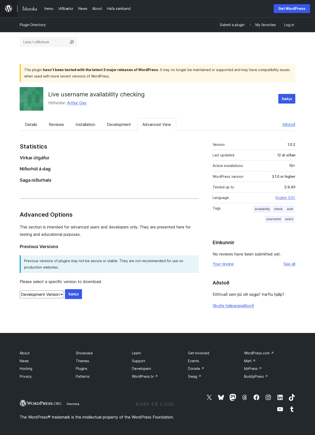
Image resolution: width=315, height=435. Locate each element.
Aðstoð (289, 124)
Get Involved (198, 353)
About (25, 353)
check (278, 209)
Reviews (56, 124)
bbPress (253, 368)
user (290, 209)
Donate (196, 368)
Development (119, 124)
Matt (250, 361)
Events (193, 361)
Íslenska (73, 404)
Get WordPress (291, 8)
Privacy (26, 376)
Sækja (287, 99)
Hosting (26, 368)
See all (289, 263)
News (24, 361)
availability (262, 209)
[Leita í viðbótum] (72, 42)
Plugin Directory (33, 25)
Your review (223, 263)
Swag (194, 376)
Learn (136, 353)
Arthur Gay (77, 102)
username (273, 219)
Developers (141, 368)
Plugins (81, 368)
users (289, 219)
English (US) (285, 197)
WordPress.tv (145, 376)
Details (31, 124)
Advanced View (156, 124)
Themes (82, 361)
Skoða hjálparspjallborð (233, 305)
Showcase (84, 353)
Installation (85, 124)
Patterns (83, 376)
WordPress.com (259, 353)
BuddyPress (256, 376)
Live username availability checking (96, 94)
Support (138, 361)
